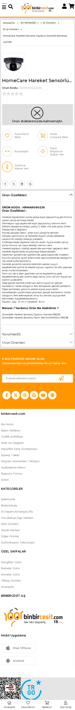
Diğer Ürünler (10, 536)
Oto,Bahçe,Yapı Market (17, 517)
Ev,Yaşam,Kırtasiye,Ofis (17, 511)
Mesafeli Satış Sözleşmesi (19, 448)
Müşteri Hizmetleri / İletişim (20, 461)
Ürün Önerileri (13, 343)
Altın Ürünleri (10, 524)
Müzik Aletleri (10, 530)
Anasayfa (7, 586)
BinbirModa (9, 505)
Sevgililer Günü (11, 562)
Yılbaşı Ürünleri (11, 580)
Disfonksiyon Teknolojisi (17, 542)
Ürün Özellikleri (14, 195)
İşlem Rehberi (10, 430)
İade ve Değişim (12, 442)
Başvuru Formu (11, 473)
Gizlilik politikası (12, 436)
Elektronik (8, 499)
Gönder (61, 378)
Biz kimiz (7, 424)
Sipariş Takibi (10, 455)
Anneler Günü (10, 574)
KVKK (5, 479)
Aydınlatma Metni (13, 467)
